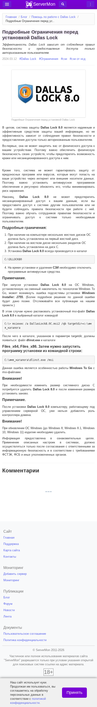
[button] (63, 4)
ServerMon (44, 4)
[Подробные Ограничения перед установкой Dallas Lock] (48, 94)
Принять (74, 692)
